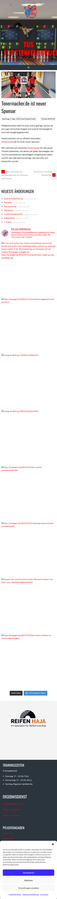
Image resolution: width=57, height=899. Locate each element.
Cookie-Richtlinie (15, 894)
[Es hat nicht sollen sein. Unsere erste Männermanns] (28, 269)
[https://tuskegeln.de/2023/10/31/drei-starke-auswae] (28, 493)
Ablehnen (28, 880)
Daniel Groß (30, 119)
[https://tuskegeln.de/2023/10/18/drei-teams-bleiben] (28, 661)
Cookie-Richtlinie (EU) (13, 214)
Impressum (44, 894)
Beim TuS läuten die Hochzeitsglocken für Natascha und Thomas (14, 175)
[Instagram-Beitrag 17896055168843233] (28, 381)
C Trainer (8, 222)
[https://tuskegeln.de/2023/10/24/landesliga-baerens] (28, 549)
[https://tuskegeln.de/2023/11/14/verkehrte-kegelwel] (28, 325)
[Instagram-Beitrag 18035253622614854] (28, 437)
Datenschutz (8, 838)
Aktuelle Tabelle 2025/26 (13, 804)
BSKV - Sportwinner (11, 809)
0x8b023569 (9, 218)
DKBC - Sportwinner (12, 815)
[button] (52, 844)
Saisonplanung (10, 206)
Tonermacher (7, 141)
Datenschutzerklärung (31, 894)
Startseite (8, 202)
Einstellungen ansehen (28, 888)
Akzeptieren (28, 872)
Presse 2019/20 (48, 119)
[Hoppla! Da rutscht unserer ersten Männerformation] (28, 605)
